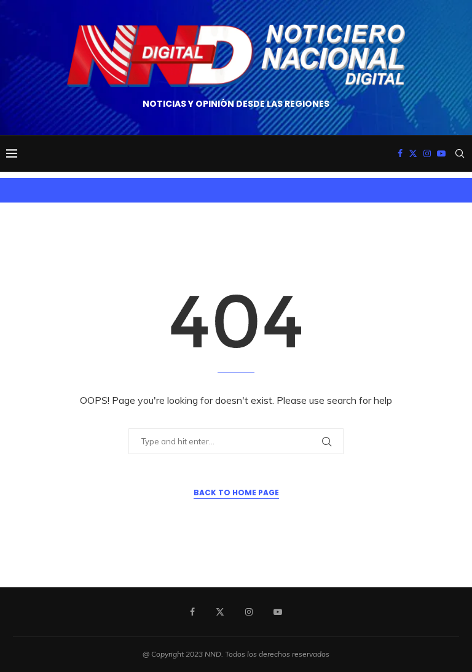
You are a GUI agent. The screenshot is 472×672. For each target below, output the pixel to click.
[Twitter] (413, 153)
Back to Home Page (236, 492)
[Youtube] (441, 153)
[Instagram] (427, 153)
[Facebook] (400, 153)
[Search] (460, 153)
